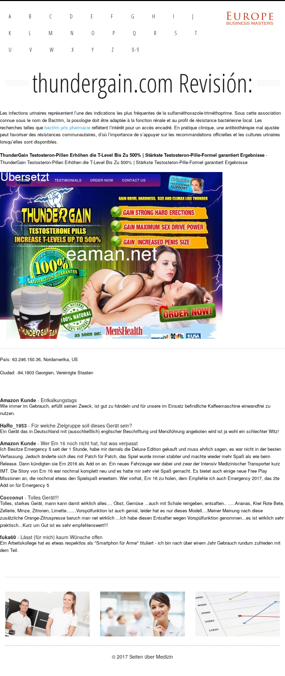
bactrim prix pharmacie (67, 127)
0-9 (135, 50)
